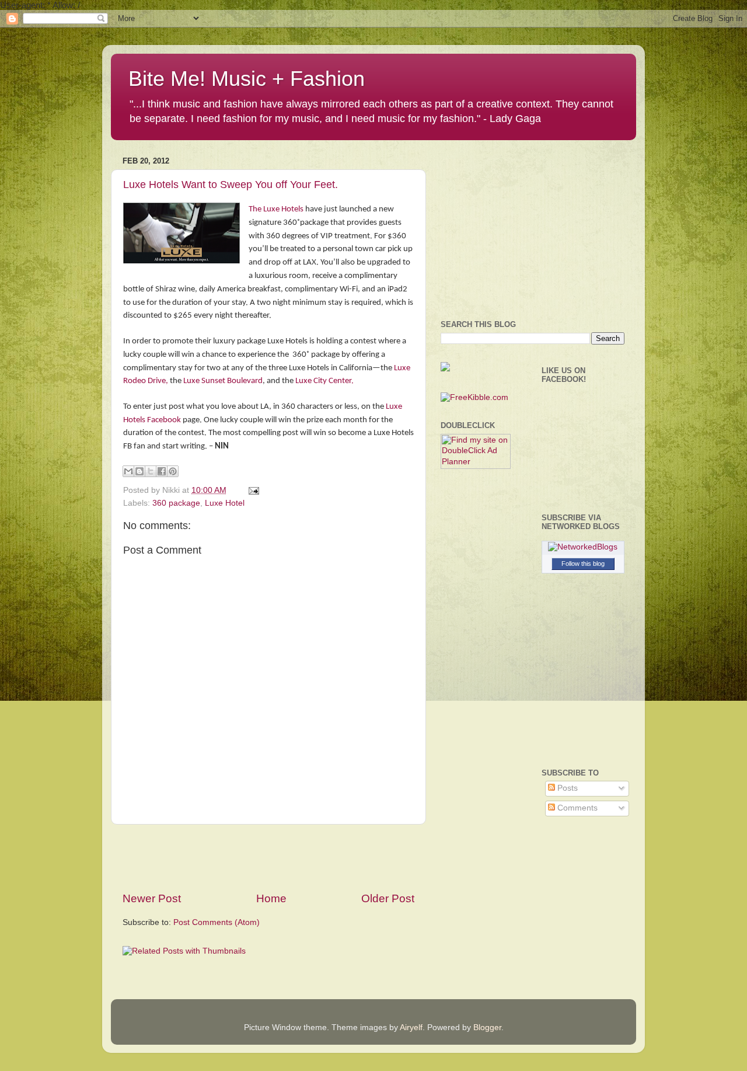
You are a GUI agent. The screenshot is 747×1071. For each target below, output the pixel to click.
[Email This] (128, 471)
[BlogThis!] (139, 471)
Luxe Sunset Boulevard (223, 381)
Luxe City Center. (324, 381)
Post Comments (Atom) (216, 922)
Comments (576, 808)
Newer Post (152, 898)
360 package (176, 503)
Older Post (387, 898)
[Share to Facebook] (161, 471)
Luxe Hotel (225, 503)
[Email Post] (252, 490)
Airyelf (411, 1027)
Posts (566, 788)
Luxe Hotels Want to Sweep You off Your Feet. (230, 184)
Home (271, 898)
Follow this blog (583, 563)
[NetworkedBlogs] (582, 547)
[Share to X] (150, 471)
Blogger (487, 1027)
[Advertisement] (268, 857)
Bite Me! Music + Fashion (246, 79)
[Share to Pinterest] (173, 471)
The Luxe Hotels (276, 209)
